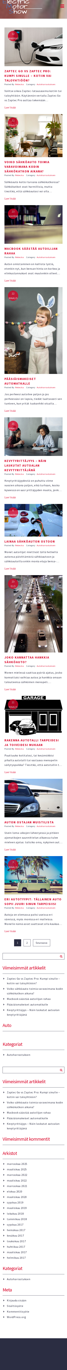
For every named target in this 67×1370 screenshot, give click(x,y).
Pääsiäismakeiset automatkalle (27, 1004)
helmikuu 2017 (16, 1257)
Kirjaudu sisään (16, 1300)
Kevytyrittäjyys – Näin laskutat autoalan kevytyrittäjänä (33, 1012)
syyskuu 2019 (15, 1202)
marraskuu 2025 (17, 1164)
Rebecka (19, 84)
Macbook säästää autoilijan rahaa (29, 999)
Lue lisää (10, 107)
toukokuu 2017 (16, 1241)
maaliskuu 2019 (17, 1208)
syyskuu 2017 (15, 1224)
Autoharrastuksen (46, 84)
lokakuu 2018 (15, 1213)
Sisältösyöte (15, 1306)
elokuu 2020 (14, 1191)
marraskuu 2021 (17, 1186)
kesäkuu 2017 (15, 1235)
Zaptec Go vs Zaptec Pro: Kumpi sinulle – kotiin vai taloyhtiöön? (33, 981)
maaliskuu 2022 (17, 1180)
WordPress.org (16, 1317)
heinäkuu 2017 (16, 1230)
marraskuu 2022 (17, 1175)
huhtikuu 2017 (16, 1246)
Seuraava (41, 942)
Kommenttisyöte (18, 1311)
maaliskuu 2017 (17, 1252)
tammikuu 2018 (17, 1219)
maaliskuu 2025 (17, 1169)
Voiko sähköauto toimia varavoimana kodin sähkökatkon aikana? (35, 991)
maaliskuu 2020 (17, 1197)
